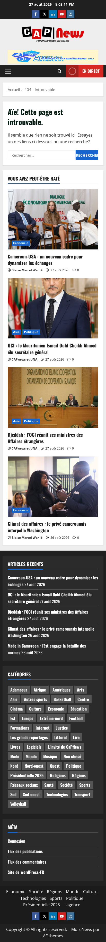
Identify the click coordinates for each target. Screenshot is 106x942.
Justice (62, 728)
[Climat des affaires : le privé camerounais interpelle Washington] (53, 486)
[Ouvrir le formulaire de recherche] (59, 71)
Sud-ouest (31, 794)
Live (76, 737)
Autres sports (35, 699)
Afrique (40, 690)
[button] (8, 71)
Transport (82, 794)
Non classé (72, 756)
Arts (80, 690)
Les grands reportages (29, 737)
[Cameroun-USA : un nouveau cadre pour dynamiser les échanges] (53, 219)
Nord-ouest (34, 766)
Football (76, 718)
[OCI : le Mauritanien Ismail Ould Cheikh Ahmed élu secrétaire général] (53, 308)
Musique (50, 756)
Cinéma (16, 709)
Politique (31, 332)
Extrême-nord (51, 718)
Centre (83, 699)
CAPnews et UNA (24, 359)
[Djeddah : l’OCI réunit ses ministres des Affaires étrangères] (53, 397)
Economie (20, 243)
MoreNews (81, 929)
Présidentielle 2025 (26, 775)
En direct (91, 71)
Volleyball (18, 804)
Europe (27, 718)
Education (78, 709)
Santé (49, 785)
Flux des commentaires (27, 862)
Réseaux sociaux (24, 785)
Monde (31, 756)
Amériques (61, 690)
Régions (79, 775)
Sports (84, 785)
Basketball (62, 699)
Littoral (60, 737)
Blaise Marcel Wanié (27, 270)
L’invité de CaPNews (64, 747)
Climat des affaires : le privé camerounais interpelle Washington (47, 526)
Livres (15, 747)
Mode (14, 756)
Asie (16, 332)
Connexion (16, 841)
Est (12, 718)
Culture (35, 709)
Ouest (55, 766)
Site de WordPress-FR (26, 872)
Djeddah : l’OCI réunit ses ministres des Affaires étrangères (45, 437)
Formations (19, 728)
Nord (14, 766)
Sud (13, 794)
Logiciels (34, 747)
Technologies (57, 794)
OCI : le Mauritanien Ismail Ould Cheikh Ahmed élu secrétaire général (52, 348)
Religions (58, 775)
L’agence (72, 905)
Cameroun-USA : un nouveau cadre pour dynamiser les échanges (45, 259)
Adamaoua (18, 690)
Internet (43, 728)
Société (66, 785)
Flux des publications (25, 851)
